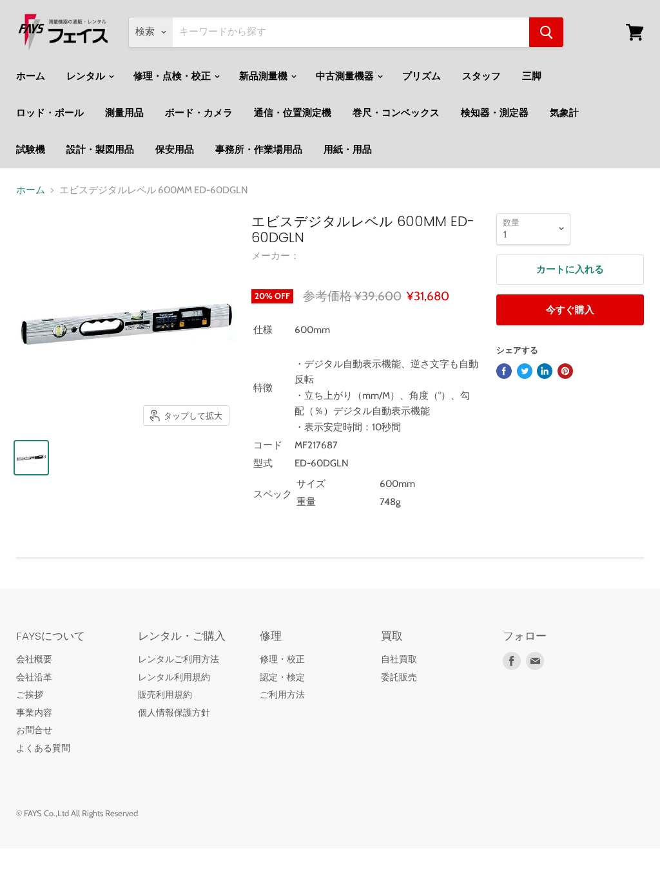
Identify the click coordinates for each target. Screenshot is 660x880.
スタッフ (481, 76)
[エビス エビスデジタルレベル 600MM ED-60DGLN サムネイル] (31, 457)
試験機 (30, 149)
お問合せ (34, 730)
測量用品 (124, 113)
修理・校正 (282, 659)
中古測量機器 (346, 76)
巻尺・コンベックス (396, 113)
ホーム (30, 76)
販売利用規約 (165, 694)
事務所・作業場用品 (258, 149)
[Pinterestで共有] (565, 371)
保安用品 (174, 149)
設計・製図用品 (100, 149)
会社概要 (34, 659)
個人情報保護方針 (174, 712)
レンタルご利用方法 (178, 659)
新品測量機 (264, 76)
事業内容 (34, 712)
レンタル (86, 76)
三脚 (531, 76)
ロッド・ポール (50, 113)
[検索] (546, 32)
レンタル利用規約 (174, 677)
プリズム (421, 76)
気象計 (564, 113)
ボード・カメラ (199, 113)
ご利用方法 (282, 694)
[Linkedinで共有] (544, 371)
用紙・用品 (348, 149)
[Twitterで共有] (524, 371)
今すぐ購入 (570, 310)
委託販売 (399, 677)
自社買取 (399, 659)
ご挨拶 (29, 694)
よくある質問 (43, 748)
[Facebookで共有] (504, 371)
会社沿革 (34, 677)
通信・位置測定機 (292, 113)
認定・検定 (282, 677)
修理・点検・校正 (173, 76)
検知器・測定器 (495, 113)
